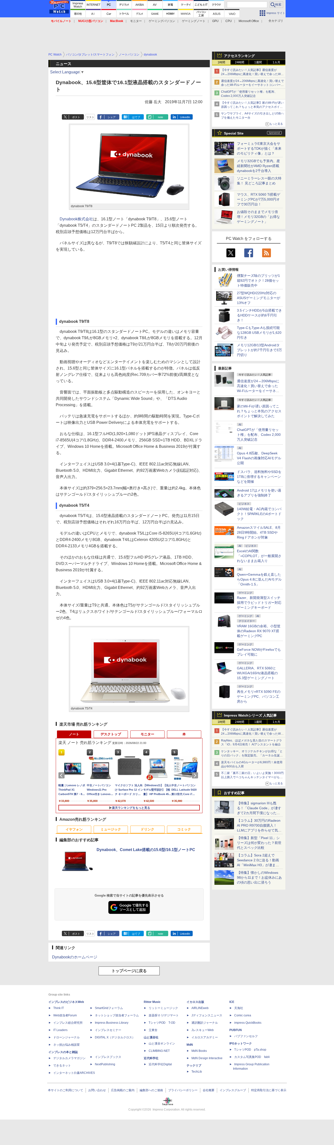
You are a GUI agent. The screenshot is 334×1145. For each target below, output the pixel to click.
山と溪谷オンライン (162, 1043)
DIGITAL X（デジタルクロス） (115, 1037)
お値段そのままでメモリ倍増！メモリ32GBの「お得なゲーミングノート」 (258, 217)
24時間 (239, 62)
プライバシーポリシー (183, 1090)
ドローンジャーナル (66, 1037)
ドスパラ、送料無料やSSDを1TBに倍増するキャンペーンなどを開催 (259, 476)
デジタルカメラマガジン (69, 1058)
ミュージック (110, 829)
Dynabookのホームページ (74, 957)
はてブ (136, 117)
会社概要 (208, 1090)
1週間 (258, 62)
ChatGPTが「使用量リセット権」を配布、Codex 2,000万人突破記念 (259, 434)
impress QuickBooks (247, 1022)
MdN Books (199, 1051)
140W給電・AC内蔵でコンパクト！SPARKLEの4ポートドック (259, 514)
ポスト (76, 117)
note (160, 117)
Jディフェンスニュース (206, 1015)
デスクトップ (110, 734)
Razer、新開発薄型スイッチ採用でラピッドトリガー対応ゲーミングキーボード (259, 602)
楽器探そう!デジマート (164, 1015)
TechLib (196, 1071)
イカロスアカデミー (204, 1037)
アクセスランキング (239, 56)
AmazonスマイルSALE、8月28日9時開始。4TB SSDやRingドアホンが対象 (259, 532)
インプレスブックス (108, 1057)
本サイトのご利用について (65, 1090)
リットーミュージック (163, 1008)
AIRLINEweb (200, 1008)
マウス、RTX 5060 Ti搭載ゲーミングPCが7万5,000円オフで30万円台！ (258, 199)
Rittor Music (152, 1002)
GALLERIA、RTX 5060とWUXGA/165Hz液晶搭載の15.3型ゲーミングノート (257, 673)
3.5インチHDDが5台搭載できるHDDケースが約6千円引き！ (259, 315)
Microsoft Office (249, 21)
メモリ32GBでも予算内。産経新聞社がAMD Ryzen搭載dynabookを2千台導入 (258, 166)
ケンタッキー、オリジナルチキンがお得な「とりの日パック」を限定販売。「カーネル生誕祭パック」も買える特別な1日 (252, 755)
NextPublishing (105, 1064)
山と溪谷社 (151, 1037)
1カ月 (276, 62)
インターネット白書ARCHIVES (74, 1073)
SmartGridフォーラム (109, 1008)
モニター (136, 21)
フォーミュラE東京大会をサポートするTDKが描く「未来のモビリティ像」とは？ (259, 148)
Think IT (58, 1008)
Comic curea (242, 1015)
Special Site (234, 133)
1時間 (221, 62)
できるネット (62, 1065)
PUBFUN (235, 1030)
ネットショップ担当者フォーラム (117, 1015)
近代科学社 (151, 1058)
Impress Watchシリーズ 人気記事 (250, 715)
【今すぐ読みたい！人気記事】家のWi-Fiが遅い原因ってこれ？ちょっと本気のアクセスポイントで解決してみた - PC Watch (252, 107)
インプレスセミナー (108, 1030)
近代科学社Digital (160, 1064)
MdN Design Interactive (207, 1058)
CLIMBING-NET (159, 1051)
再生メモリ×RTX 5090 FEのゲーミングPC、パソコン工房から (258, 696)
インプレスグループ (233, 1090)
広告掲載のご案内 (122, 1090)
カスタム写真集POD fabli (252, 1057)
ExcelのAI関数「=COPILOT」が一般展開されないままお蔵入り (259, 556)
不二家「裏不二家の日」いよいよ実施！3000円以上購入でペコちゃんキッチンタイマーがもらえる (252, 777)
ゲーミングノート (193, 21)
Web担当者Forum (65, 1015)
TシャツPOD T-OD (162, 1022)
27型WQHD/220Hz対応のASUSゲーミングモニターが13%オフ (258, 298)
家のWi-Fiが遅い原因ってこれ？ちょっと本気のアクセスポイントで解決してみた (259, 411)
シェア (112, 117)
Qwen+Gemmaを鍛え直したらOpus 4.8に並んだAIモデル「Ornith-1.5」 (259, 579)
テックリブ (194, 1065)
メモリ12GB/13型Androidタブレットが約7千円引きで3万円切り (259, 350)
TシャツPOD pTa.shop (250, 1049)
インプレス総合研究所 (68, 1022)
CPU (228, 21)
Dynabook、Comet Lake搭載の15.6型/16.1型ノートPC (146, 850)
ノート (74, 734)
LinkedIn (185, 117)
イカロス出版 (195, 1002)
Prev (62, 775)
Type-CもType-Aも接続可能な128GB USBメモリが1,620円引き (259, 332)
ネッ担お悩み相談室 (66, 1044)
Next (196, 775)
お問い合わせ (97, 1090)
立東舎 (153, 1030)
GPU (215, 21)
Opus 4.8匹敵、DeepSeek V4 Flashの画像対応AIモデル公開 (259, 458)
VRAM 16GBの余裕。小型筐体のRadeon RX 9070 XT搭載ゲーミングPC (258, 631)
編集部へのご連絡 (151, 1090)
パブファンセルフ (246, 1036)
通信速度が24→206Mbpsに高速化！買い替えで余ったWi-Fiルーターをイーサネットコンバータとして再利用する (252, 85)
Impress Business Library (111, 1022)
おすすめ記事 (234, 793)
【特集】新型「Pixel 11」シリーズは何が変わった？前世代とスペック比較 (259, 843)
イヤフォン (74, 829)
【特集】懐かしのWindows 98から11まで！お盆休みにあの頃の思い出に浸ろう (259, 877)
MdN (190, 1044)
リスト (90, 117)
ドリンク (147, 829)
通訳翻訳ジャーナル (204, 1022)
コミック (184, 829)
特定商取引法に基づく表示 (268, 1090)
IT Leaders (60, 1030)
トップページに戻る (129, 971)
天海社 (238, 1008)
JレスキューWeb (202, 1030)
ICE (231, 1002)
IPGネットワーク (240, 1043)
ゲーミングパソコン (162, 21)
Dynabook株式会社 (76, 219)
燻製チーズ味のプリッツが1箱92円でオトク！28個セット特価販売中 (258, 280)
